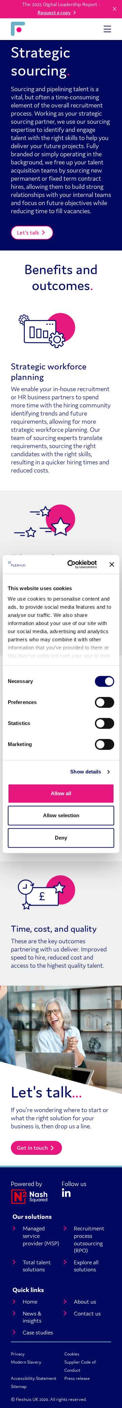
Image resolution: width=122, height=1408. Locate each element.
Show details (85, 772)
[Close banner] (111, 564)
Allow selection (61, 815)
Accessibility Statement (33, 1378)
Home (30, 1301)
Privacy (18, 1354)
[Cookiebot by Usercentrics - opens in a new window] (71, 564)
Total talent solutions (37, 1266)
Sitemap (18, 1386)
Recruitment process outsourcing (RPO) (89, 1239)
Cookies (71, 1354)
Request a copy (54, 12)
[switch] (104, 702)
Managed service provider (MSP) (41, 1236)
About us (85, 1301)
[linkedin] (66, 1192)
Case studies (38, 1332)
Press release (77, 1378)
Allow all (61, 793)
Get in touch (32, 1147)
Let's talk (28, 232)
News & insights (32, 1317)
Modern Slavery (26, 1362)
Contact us (87, 1313)
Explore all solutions (86, 1266)
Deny (61, 838)
